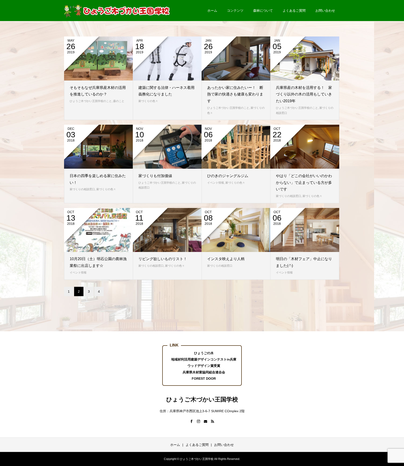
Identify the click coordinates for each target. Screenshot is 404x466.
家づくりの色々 (148, 101)
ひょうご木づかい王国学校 (202, 399)
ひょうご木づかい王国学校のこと (91, 101)
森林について (263, 10)
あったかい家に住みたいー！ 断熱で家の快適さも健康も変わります (235, 94)
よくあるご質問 (294, 10)
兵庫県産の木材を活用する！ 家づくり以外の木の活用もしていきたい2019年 (304, 94)
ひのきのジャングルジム (227, 176)
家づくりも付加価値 (155, 176)
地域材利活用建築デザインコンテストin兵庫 (203, 359)
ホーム (212, 10)
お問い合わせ (325, 10)
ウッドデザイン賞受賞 (204, 366)
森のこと (118, 101)
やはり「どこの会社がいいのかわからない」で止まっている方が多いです (304, 182)
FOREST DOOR (204, 378)
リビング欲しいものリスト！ (162, 259)
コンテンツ (235, 10)
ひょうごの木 (204, 353)
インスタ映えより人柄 (226, 259)
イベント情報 (215, 182)
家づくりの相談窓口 (82, 189)
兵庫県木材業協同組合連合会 (204, 372)
